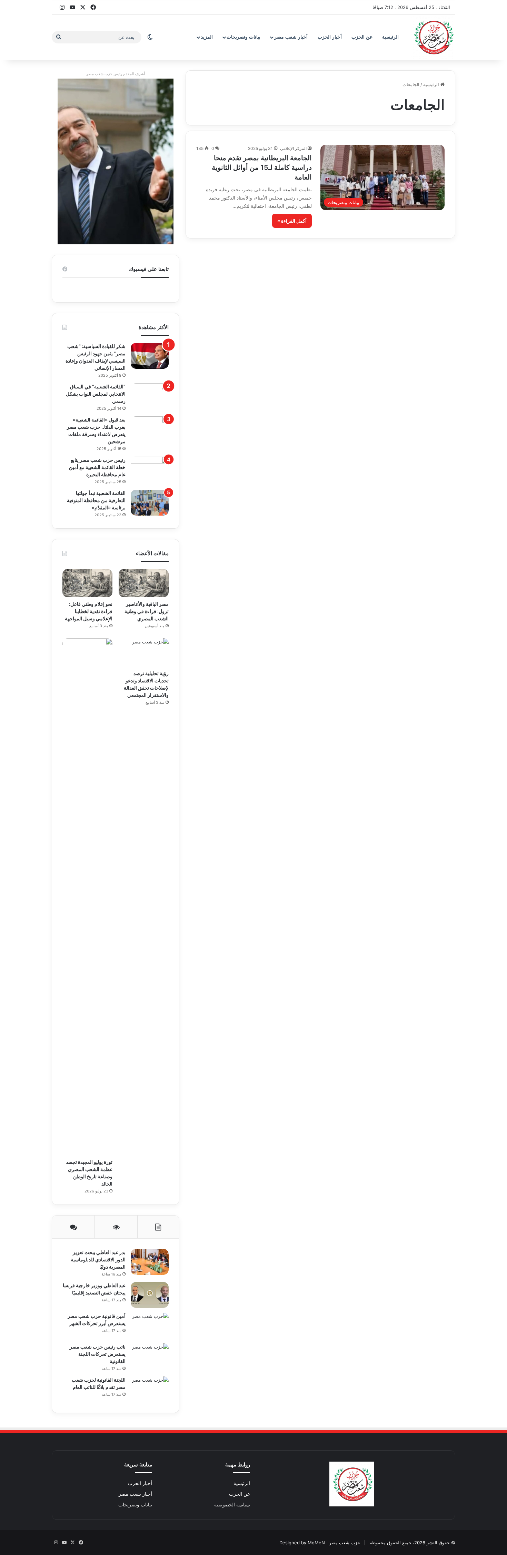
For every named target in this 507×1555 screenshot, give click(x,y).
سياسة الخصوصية (232, 1504)
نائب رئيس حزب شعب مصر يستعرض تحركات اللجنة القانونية (98, 1354)
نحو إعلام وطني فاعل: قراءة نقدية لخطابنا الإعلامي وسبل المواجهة (88, 611)
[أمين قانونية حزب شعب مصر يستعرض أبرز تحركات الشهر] (150, 1326)
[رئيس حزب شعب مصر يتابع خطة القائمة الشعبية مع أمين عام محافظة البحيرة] (150, 469)
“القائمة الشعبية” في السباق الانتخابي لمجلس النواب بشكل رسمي (96, 394)
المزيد (207, 37)
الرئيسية (390, 37)
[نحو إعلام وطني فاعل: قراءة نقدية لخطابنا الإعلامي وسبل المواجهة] (87, 583)
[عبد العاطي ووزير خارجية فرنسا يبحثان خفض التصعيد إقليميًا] (150, 1295)
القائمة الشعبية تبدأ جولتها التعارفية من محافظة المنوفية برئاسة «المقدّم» (96, 500)
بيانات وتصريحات (243, 37)
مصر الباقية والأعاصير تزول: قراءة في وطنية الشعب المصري (147, 611)
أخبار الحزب (330, 37)
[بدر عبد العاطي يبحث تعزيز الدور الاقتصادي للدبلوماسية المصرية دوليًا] (150, 1262)
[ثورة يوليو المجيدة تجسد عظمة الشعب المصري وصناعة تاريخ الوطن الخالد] (87, 896)
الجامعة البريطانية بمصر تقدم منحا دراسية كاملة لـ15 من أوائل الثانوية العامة (262, 167)
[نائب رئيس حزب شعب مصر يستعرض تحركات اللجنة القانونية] (150, 1356)
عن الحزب (361, 37)
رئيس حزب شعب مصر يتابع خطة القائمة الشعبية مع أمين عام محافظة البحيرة (97, 467)
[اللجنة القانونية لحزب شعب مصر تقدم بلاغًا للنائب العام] (150, 1389)
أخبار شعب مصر (291, 37)
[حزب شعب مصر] (432, 37)
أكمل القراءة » (292, 221)
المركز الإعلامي (293, 148)
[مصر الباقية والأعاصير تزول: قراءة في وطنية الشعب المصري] (144, 583)
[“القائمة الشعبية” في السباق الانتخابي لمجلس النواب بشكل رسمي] (150, 396)
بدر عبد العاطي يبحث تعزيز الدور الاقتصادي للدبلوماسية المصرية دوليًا (98, 1259)
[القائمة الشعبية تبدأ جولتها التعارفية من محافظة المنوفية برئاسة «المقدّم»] (150, 503)
